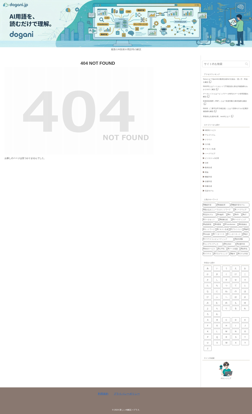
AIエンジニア (226, 378)
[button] (246, 64)
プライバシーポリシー (127, 393)
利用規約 (103, 393)
